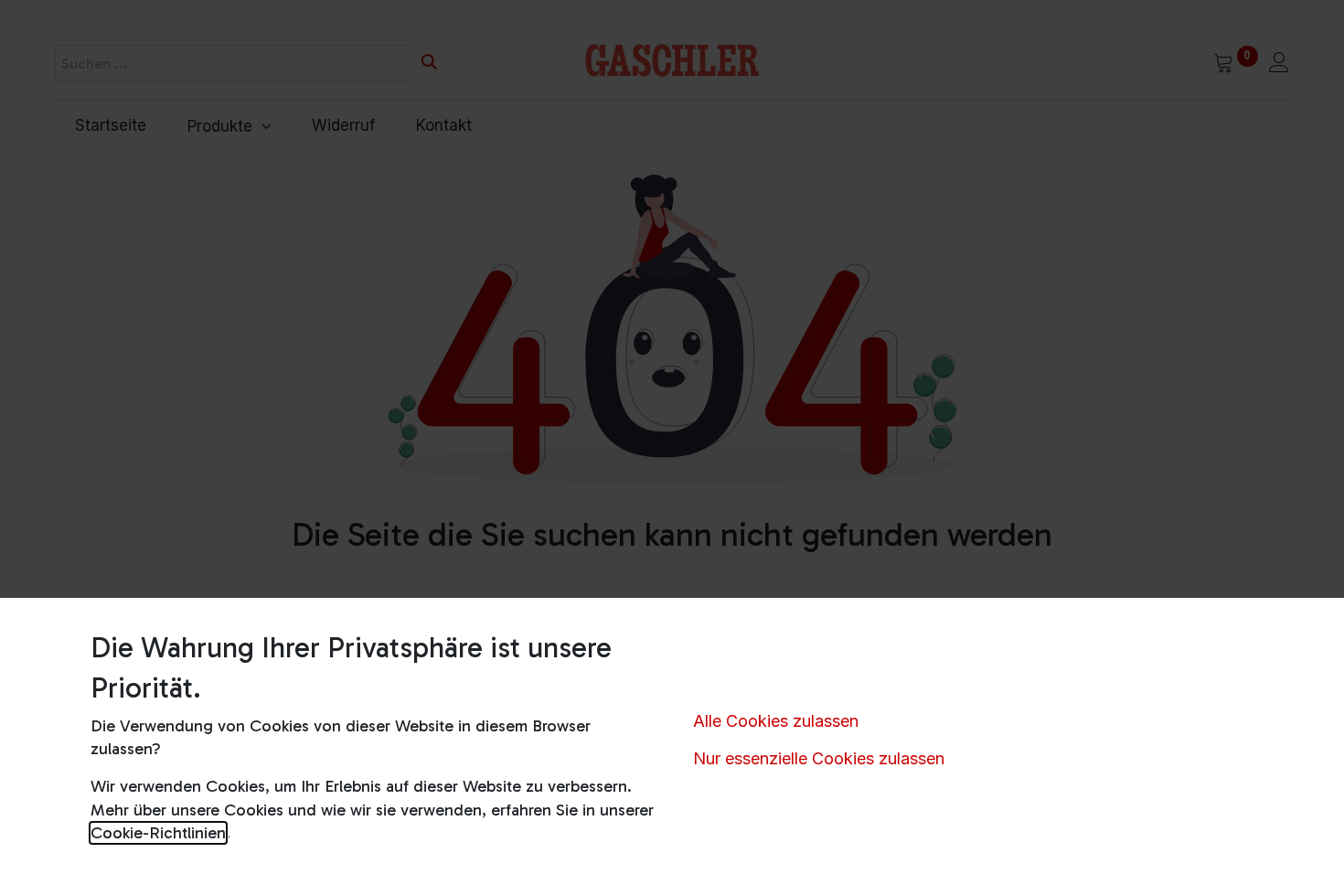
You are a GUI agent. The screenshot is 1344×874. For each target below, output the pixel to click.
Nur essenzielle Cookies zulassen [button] (818, 758)
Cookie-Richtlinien (158, 833)
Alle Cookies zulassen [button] (776, 720)
